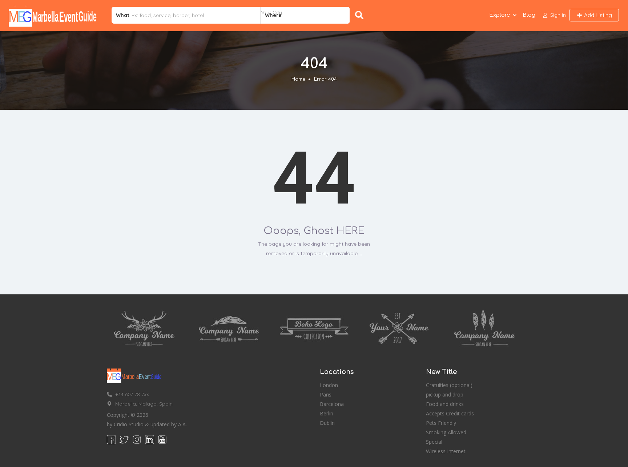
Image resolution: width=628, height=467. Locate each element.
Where (273, 15)
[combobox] (305, 15)
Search (360, 15)
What (122, 15)
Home (298, 79)
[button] (554, 15)
